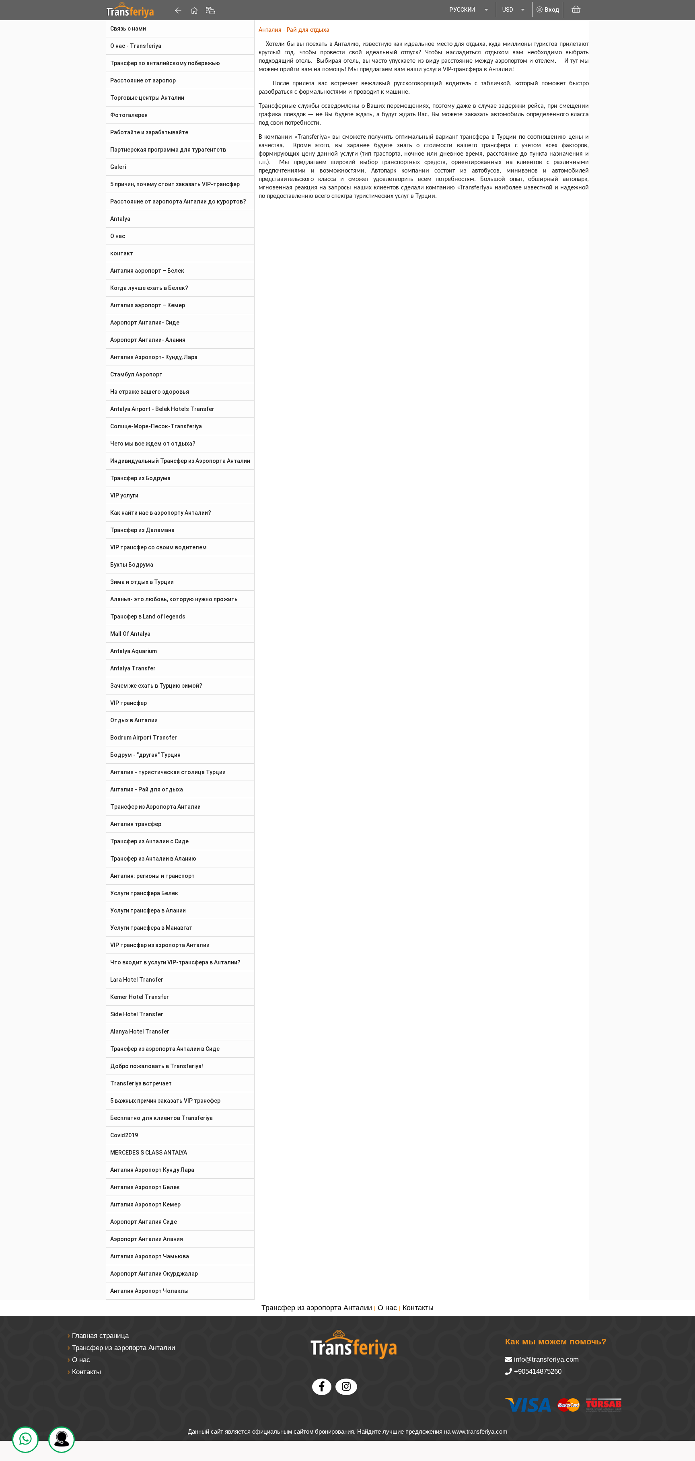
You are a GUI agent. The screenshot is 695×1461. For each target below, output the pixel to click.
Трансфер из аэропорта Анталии (316, 1308)
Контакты (418, 1308)
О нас (387, 1308)
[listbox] (470, 10)
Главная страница (100, 1336)
